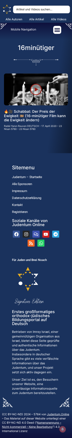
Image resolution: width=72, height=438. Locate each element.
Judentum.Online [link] (58, 414)
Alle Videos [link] (58, 19)
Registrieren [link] (20, 212)
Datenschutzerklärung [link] (26, 198)
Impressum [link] (19, 191)
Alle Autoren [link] (14, 19)
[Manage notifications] (62, 429)
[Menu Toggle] (57, 30)
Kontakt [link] (17, 205)
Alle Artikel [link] (36, 19)
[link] (7, 9)
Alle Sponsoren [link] (22, 184)
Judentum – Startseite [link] (27, 177)
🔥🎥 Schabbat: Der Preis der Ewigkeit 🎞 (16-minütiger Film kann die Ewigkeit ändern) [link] (35, 115)
